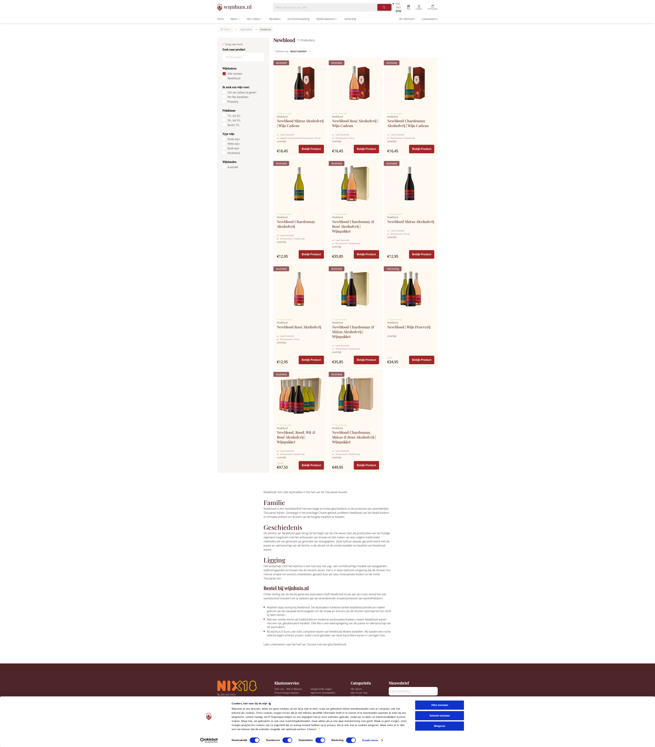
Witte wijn (233, 144)
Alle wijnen (356, 689)
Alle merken (235, 74)
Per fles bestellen (238, 97)
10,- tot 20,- (234, 116)
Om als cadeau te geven (242, 92)
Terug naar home (234, 44)
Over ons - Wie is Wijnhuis (288, 689)
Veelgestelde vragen (321, 689)
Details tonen (370, 740)
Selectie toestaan (440, 715)
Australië (233, 167)
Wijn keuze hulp (359, 692)
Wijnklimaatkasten (325, 18)
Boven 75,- (234, 125)
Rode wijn (234, 139)
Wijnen (234, 18)
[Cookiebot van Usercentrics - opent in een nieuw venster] (209, 740)
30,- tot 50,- (234, 120)
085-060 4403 (228, 694)
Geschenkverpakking (298, 18)
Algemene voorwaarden (322, 692)
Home (220, 18)
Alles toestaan (439, 705)
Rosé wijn (233, 148)
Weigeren (439, 725)
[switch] (287, 740)
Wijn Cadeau (253, 18)
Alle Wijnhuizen (407, 18)
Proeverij (233, 101)
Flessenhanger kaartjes (286, 692)
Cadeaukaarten (430, 18)
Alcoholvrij (234, 153)
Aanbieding (350, 18)
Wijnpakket (275, 18)
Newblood (234, 78)
